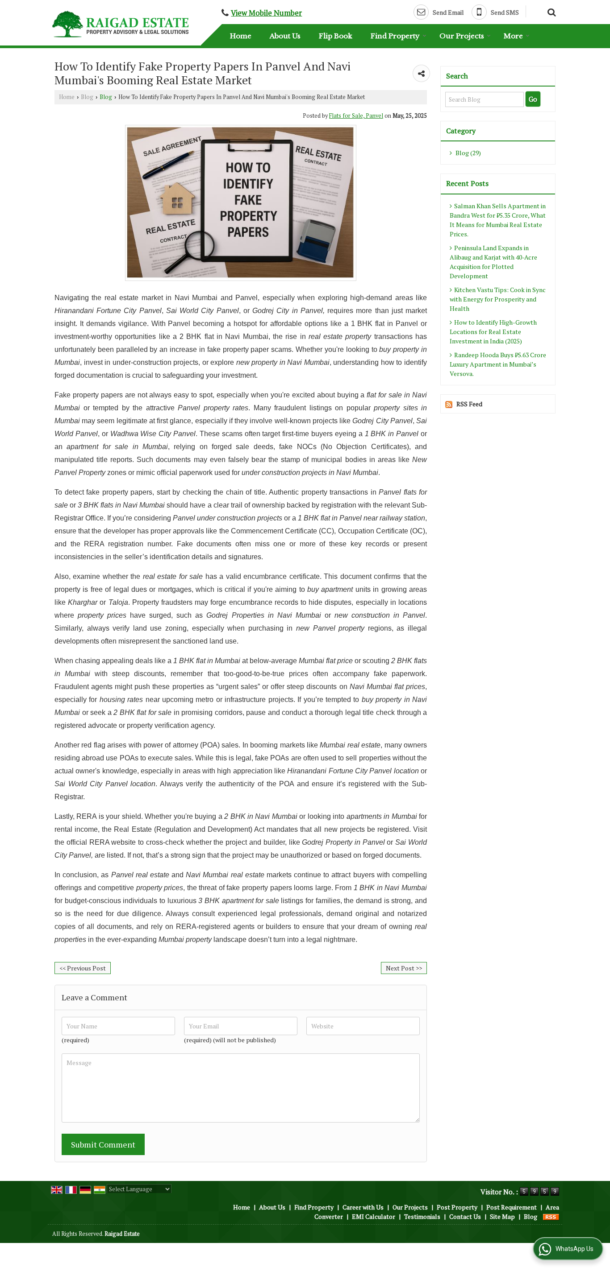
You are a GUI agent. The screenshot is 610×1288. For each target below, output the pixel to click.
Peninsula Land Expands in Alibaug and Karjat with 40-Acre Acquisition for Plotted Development (493, 262)
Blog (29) (467, 153)
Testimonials (422, 1216)
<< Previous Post (82, 968)
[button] (266, 13)
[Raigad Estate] (120, 24)
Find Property (395, 36)
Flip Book (335, 36)
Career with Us (363, 1207)
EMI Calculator (373, 1216)
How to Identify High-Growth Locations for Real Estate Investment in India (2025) (493, 331)
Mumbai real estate (350, 745)
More (513, 36)
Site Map (502, 1216)
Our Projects (461, 36)
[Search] (550, 11)
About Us (285, 36)
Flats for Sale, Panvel (356, 116)
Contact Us (465, 1216)
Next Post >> (404, 968)
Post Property (457, 1207)
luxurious (210, 900)
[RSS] (551, 1216)
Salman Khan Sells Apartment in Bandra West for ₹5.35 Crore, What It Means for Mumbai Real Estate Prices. (498, 220)
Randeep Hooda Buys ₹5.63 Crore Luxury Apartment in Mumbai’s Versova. (498, 364)
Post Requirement (511, 1207)
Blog (87, 97)
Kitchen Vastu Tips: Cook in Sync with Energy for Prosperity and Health (498, 299)
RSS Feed (469, 404)
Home (240, 36)
